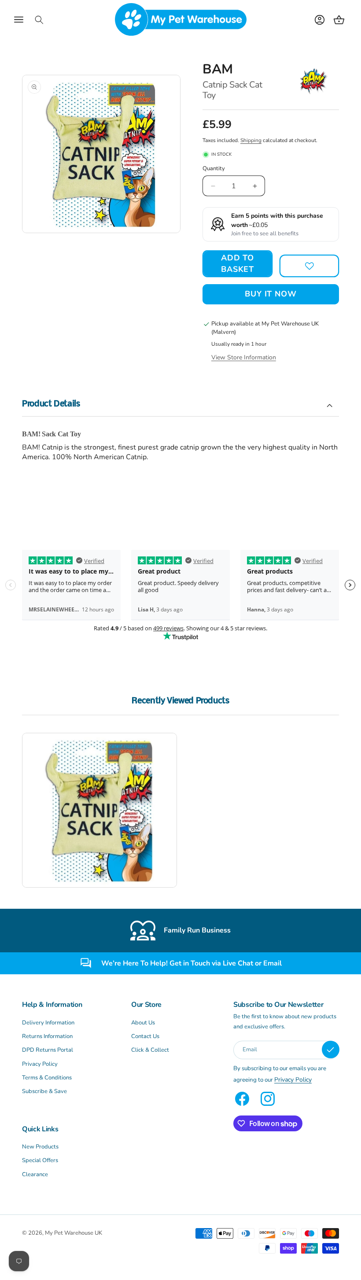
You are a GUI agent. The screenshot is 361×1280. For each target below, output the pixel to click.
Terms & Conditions (47, 1078)
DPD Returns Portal (47, 1050)
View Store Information (243, 357)
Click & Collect (150, 1050)
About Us (143, 1023)
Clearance (35, 1174)
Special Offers (40, 1160)
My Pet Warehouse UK (73, 1233)
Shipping (251, 140)
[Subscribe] (330, 1049)
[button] (18, 19)
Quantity (214, 168)
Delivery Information (48, 1023)
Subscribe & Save (44, 1091)
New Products (40, 1147)
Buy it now (271, 294)
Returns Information (47, 1036)
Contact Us (145, 1036)
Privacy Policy (40, 1064)
